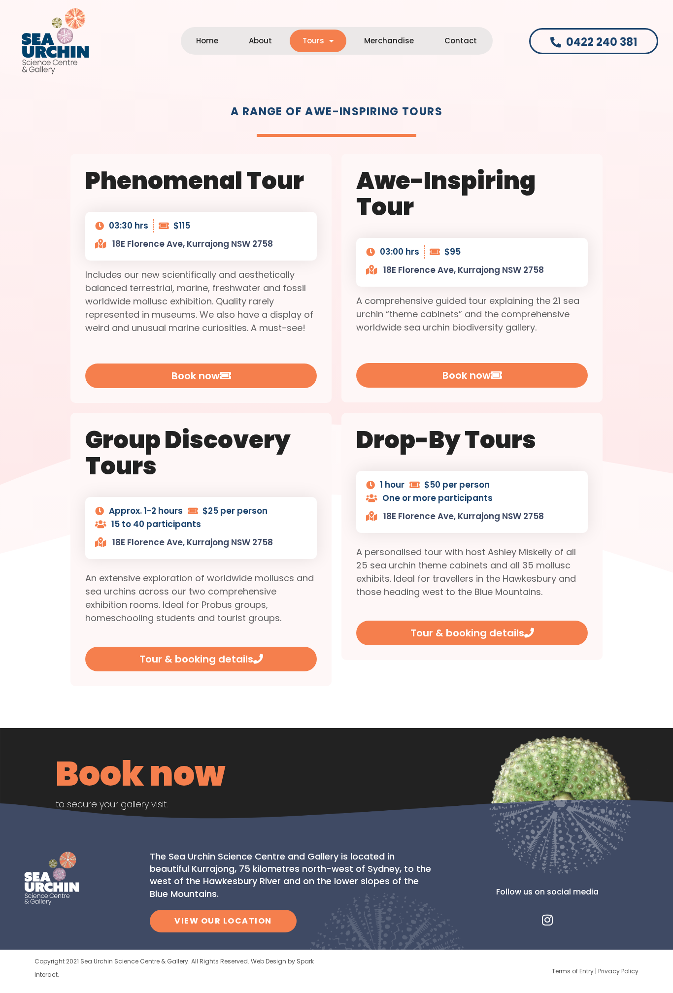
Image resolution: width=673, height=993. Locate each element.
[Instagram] (547, 920)
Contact (460, 40)
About (260, 40)
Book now (140, 773)
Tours (313, 40)
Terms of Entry (573, 971)
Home (207, 40)
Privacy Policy (618, 971)
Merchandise (389, 40)
